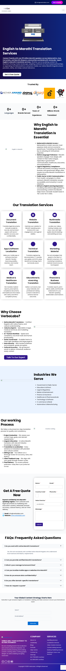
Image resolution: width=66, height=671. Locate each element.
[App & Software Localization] (11, 244)
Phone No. (53, 492)
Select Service (40, 500)
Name (37, 483)
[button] (33, 546)
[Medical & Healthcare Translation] (11, 273)
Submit (39, 524)
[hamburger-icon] (63, 10)
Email (52, 483)
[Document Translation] (11, 215)
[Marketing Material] (54, 244)
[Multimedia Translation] (54, 215)
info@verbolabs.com (43, 2)
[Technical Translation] (33, 244)
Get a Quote (57, 2)
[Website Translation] (33, 215)
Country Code (40, 492)
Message (38, 509)
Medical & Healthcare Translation (11, 280)
